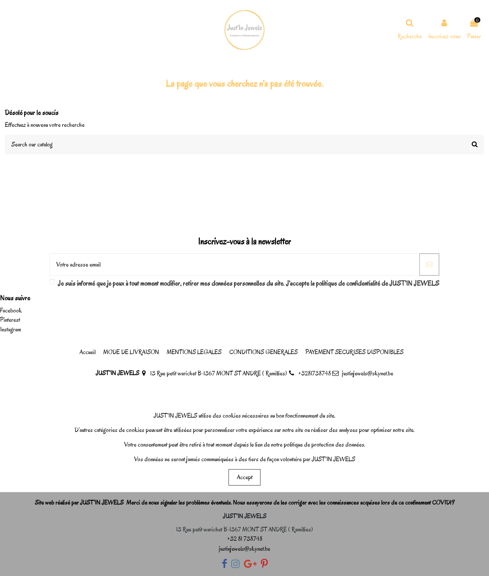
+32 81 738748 (244, 539)
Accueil (87, 352)
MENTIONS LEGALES (194, 352)
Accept (244, 477)
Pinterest (10, 320)
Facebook (11, 310)
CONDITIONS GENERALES (263, 352)
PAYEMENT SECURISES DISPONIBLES (354, 352)
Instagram (10, 329)
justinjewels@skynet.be (367, 373)
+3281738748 (314, 373)
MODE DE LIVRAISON (131, 352)
